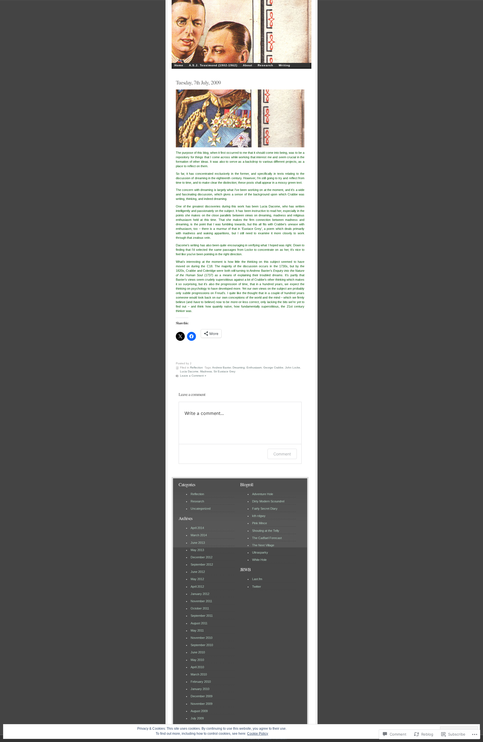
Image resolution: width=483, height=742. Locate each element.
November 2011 (201, 601)
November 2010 (201, 637)
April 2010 (197, 667)
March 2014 (199, 535)
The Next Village (263, 545)
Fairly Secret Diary (265, 508)
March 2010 (199, 674)
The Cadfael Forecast (267, 538)
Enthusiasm (254, 367)
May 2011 (197, 630)
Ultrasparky (260, 552)
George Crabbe (273, 367)
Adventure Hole (262, 494)
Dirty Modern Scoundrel (268, 501)
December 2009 (201, 696)
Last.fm (257, 579)
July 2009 (197, 718)
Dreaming (239, 367)
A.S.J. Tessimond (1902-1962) (213, 65)
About (247, 65)
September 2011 (202, 615)
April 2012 (197, 586)
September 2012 (202, 564)
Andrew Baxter (221, 367)
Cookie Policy (257, 734)
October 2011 (200, 608)
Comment (282, 454)
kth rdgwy (259, 515)
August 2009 (199, 711)
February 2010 (201, 681)
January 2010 (200, 689)
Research (265, 65)
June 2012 (198, 571)
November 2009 (201, 703)
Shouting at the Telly (265, 530)
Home (178, 65)
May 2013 (197, 550)
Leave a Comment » (193, 375)
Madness (206, 371)
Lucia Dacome (189, 371)
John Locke (292, 367)
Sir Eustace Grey (224, 371)
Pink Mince (259, 523)
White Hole (259, 559)
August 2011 (199, 623)
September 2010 (202, 645)
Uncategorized (200, 508)
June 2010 (198, 652)
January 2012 (200, 594)
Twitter (256, 586)
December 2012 (201, 557)
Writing (284, 65)
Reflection (196, 367)
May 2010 (197, 659)
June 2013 (198, 542)
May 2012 (197, 579)
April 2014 (197, 528)
